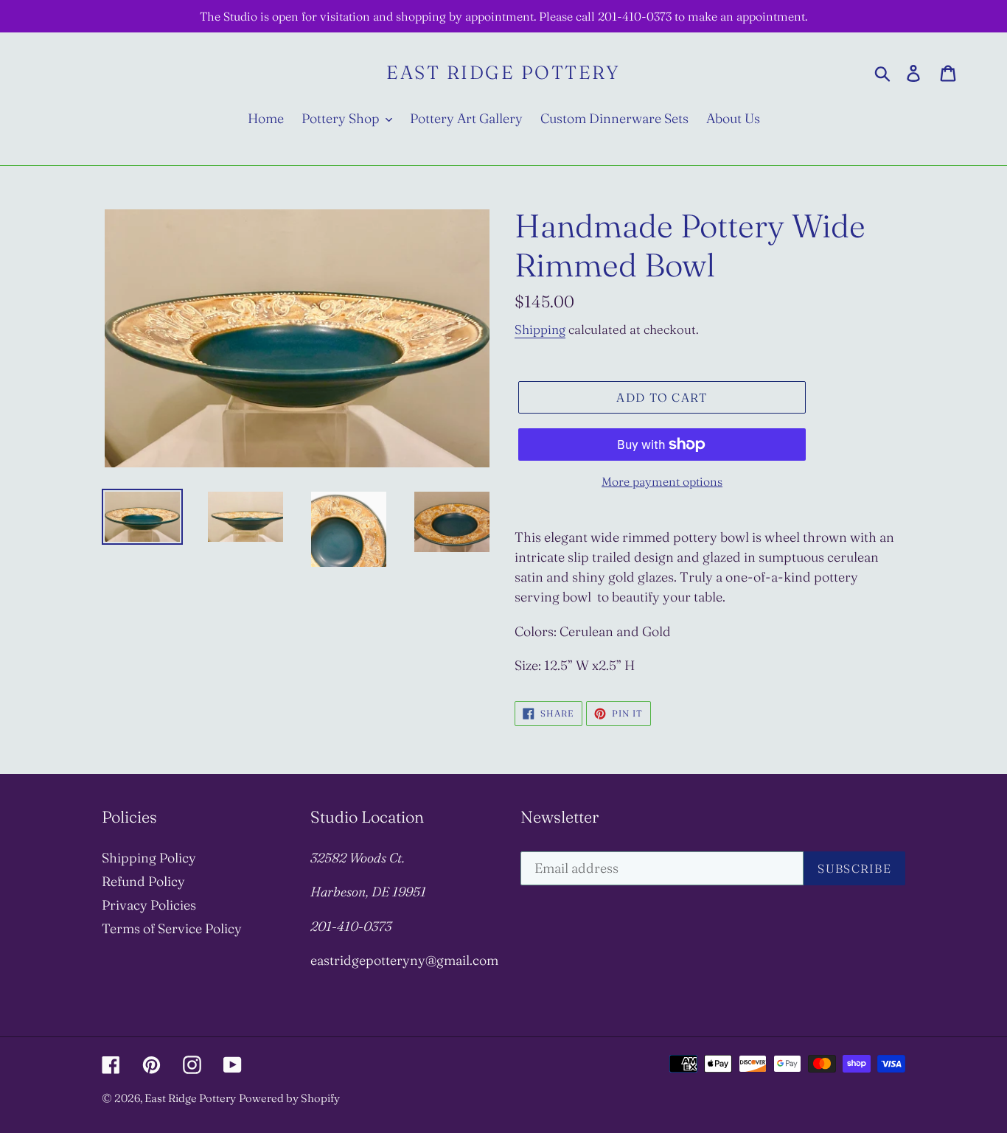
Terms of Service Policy (172, 928)
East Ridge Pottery (503, 72)
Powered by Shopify (289, 1098)
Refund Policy (143, 881)
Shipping (540, 329)
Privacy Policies (149, 904)
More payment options (662, 481)
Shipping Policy (149, 857)
